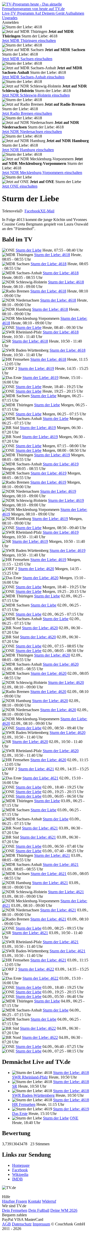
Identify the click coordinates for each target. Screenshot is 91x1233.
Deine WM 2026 (63, 1210)
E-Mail (48, 211)
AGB (6, 1224)
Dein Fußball (38, 1210)
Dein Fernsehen (14, 1210)
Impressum (41, 1224)
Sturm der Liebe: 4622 (36, 969)
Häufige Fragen (14, 1201)
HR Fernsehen (23, 1104)
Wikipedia (20, 1174)
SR (14, 1086)
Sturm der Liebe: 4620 (36, 569)
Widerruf (49, 1201)
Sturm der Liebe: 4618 (52, 255)
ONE (74, 1118)
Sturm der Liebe (28, 250)
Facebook (32, 211)
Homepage (21, 1165)
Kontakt (34, 1201)
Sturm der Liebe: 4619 (36, 368)
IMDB (17, 1179)
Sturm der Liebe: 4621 (36, 769)
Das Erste (20, 1113)
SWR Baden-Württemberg (33, 1095)
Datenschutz (22, 1224)
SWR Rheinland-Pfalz (30, 1077)
